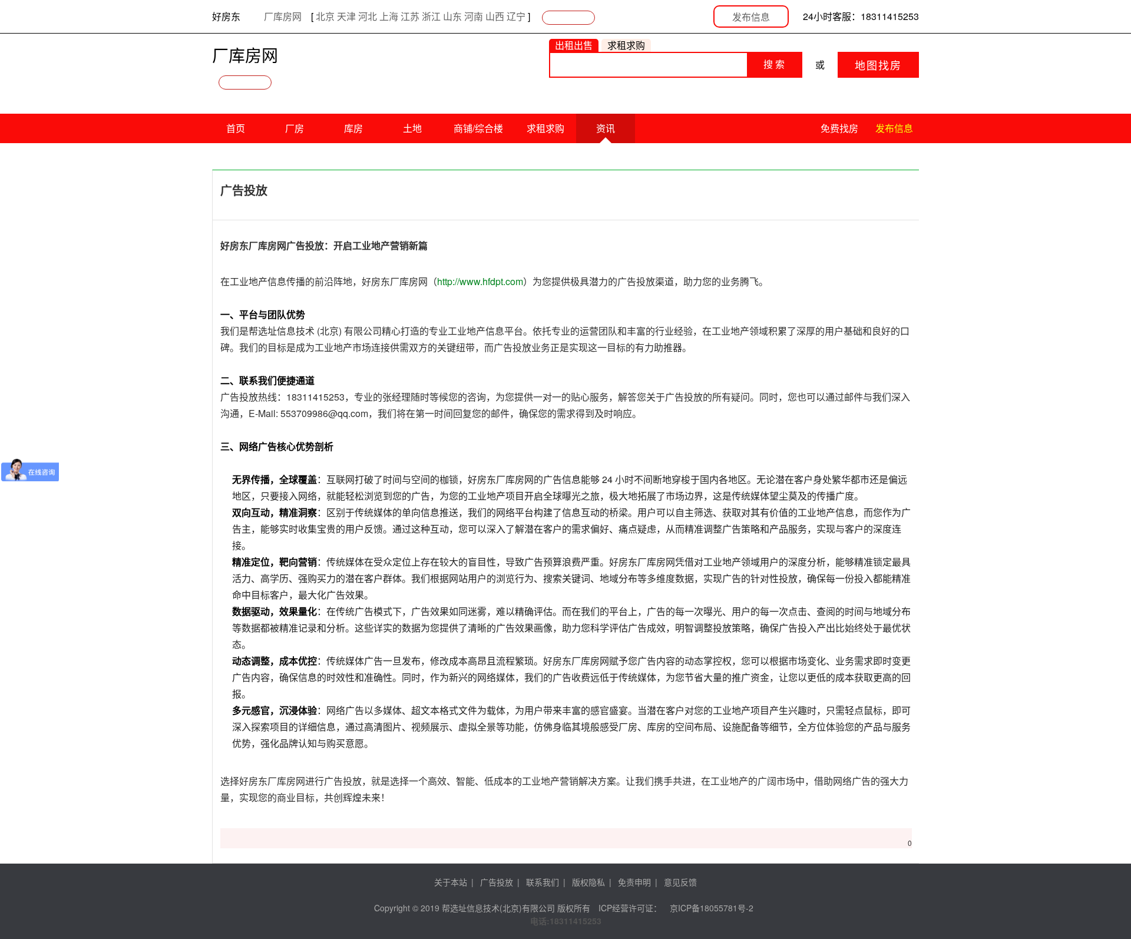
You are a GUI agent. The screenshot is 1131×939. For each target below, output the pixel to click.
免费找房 (839, 128)
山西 (494, 16)
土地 (412, 128)
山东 (452, 16)
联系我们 (542, 882)
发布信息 (751, 17)
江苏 (410, 16)
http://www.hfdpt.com (480, 281)
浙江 (431, 16)
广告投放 (496, 882)
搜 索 (774, 64)
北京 (325, 16)
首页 (235, 128)
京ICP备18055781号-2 (711, 908)
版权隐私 (588, 882)
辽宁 (516, 16)
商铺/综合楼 (478, 128)
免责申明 (634, 882)
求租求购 (545, 128)
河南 (473, 16)
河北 (367, 16)
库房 (353, 128)
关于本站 (450, 882)
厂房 (294, 128)
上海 (388, 16)
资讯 (605, 128)
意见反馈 (680, 882)
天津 (346, 16)
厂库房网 (283, 16)
